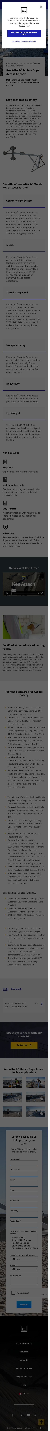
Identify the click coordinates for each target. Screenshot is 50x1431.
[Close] (41, 7)
